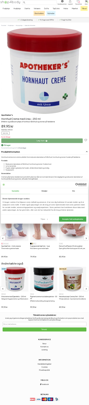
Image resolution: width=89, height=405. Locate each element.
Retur (44, 344)
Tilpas (43, 219)
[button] (24, 2)
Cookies (44, 367)
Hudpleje (11, 25)
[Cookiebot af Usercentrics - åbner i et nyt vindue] (77, 184)
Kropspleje (19, 25)
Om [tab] (73, 191)
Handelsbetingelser (44, 364)
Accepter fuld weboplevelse (72, 219)
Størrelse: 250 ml (6, 130)
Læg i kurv (41, 141)
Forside (3, 25)
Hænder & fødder (30, 25)
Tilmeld (44, 329)
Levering (45, 350)
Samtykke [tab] (15, 191)
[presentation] (2, 238)
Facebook (45, 384)
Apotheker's (7, 115)
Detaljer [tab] (45, 191)
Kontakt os (44, 347)
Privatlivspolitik (44, 370)
